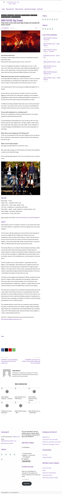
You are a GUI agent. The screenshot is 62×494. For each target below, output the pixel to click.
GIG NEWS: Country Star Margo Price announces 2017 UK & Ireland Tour (9, 361)
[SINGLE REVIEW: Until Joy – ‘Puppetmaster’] (34, 406)
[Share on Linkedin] (53, 20)
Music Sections (19, 9)
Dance (44, 470)
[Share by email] (57, 20)
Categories (26, 459)
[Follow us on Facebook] (43, 29)
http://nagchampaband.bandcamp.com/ (11, 319)
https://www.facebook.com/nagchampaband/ (27, 217)
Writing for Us (46, 437)
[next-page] (5, 415)
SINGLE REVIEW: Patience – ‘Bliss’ (51, 62)
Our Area (44, 455)
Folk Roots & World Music (49, 473)
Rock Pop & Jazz (34, 15)
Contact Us (40, 9)
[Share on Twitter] (46, 20)
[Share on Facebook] (43, 20)
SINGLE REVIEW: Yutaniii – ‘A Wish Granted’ (51, 78)
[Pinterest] (10, 349)
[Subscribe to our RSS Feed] (48, 29)
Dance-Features (10, 15)
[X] (6, 349)
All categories (26, 457)
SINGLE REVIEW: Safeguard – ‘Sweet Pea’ (50, 38)
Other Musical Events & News (50, 477)
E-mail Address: (26, 447)
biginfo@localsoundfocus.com (8, 440)
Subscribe (27, 483)
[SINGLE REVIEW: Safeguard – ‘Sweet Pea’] (7, 391)
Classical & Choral (47, 475)
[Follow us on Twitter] (46, 29)
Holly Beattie (6, 28)
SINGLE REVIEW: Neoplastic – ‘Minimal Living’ (50, 72)
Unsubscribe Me (27, 453)
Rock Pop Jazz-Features (6, 17)
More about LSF (10, 9)
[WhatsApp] (14, 349)
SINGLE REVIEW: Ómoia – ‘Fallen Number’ (51, 44)
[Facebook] (2, 349)
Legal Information (47, 457)
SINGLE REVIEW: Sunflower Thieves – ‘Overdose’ (33, 398)
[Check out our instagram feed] (53, 29)
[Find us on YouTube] (50, 29)
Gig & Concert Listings (30, 9)
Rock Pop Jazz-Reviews (16, 17)
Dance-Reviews (17, 15)
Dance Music (4, 15)
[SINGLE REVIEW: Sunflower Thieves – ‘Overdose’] (34, 391)
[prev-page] (2, 415)
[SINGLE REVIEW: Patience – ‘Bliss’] (21, 406)
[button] (59, 9)
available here (16, 436)
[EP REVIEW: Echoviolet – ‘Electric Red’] (7, 406)
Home (3, 9)
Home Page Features (25, 15)
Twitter (11, 443)
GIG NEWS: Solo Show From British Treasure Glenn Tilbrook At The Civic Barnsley (31, 361)
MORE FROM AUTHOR (21, 384)
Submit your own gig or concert (50, 444)
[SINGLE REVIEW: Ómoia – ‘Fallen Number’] (21, 391)
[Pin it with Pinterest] (50, 20)
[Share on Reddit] (48, 20)
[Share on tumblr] (55, 20)
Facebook (5, 443)
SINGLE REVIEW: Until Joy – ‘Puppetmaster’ (50, 66)
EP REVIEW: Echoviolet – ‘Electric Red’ (51, 56)
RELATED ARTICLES (7, 384)
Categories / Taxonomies (28, 455)
